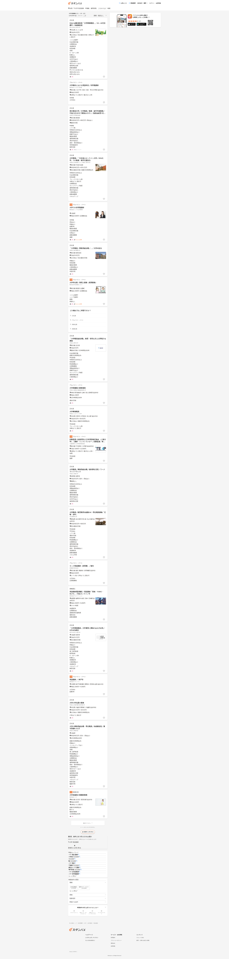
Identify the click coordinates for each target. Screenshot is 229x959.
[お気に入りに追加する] (104, 77)
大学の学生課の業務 (77, 703)
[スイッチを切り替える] (84, 15)
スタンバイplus (140, 937)
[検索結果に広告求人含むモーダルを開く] (75, 15)
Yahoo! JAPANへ (73, 951)
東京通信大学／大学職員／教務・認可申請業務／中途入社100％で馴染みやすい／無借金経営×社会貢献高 (87, 113)
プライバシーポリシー (116, 940)
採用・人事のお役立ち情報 (142, 940)
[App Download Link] (132, 24)
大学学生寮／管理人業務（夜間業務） (83, 282)
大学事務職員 (74, 411)
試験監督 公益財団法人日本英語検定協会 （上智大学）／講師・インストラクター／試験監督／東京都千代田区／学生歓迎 (88, 442)
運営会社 (113, 943)
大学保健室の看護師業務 (78, 795)
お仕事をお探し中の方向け (91, 937)
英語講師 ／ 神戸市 (76, 679)
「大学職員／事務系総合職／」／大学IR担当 (86, 248)
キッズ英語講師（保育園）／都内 (82, 566)
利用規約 (113, 937)
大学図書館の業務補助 (78, 388)
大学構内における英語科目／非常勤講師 (84, 85)
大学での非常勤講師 (77, 207)
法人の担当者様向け (90, 940)
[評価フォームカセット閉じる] (105, 907)
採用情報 (113, 946)
